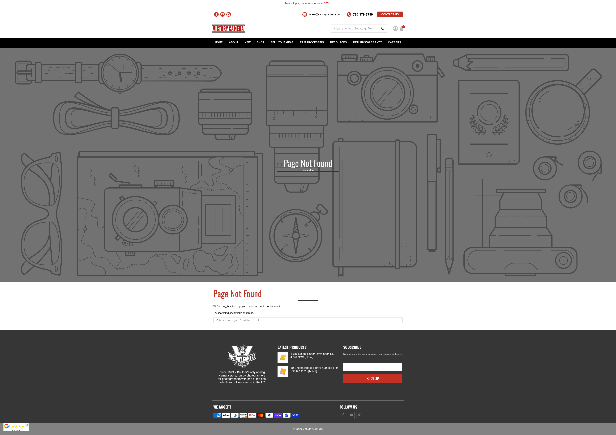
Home (219, 42)
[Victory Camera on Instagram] (228, 14)
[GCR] (6, 426)
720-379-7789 (363, 14)
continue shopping (242, 313)
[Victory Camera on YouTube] (222, 14)
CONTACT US (390, 14)
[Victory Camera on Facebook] (216, 14)
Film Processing (312, 42)
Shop (260, 42)
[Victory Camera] (228, 29)
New (247, 42)
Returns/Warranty (367, 42)
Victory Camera (313, 428)
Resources (338, 42)
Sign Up (373, 378)
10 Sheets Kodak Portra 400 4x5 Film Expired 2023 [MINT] (314, 369)
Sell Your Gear (282, 42)
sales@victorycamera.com (325, 14)
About (233, 42)
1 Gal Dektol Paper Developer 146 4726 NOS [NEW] (312, 355)
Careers (394, 42)
